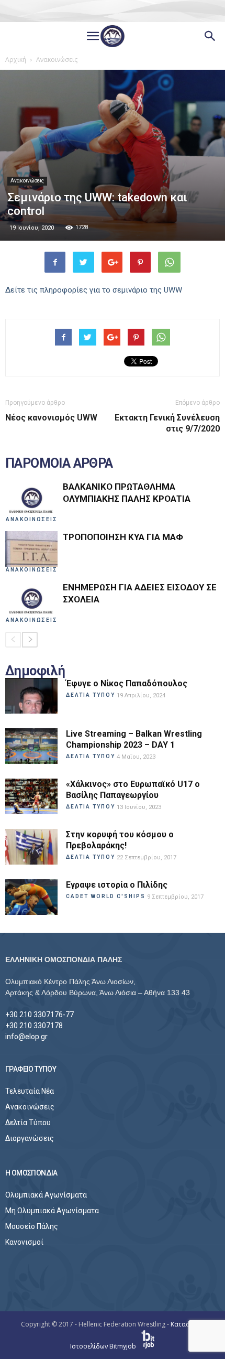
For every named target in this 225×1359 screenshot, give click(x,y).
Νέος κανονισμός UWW (51, 418)
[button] (210, 36)
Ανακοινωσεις (32, 519)
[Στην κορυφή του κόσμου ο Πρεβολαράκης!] (31, 847)
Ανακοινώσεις (27, 181)
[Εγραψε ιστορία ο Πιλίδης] (31, 897)
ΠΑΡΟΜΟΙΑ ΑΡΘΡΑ (59, 463)
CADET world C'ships (105, 896)
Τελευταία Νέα (29, 1091)
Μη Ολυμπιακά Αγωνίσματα (52, 1210)
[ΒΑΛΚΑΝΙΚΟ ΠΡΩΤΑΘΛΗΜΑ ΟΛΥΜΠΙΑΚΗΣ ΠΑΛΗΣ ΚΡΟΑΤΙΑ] (31, 499)
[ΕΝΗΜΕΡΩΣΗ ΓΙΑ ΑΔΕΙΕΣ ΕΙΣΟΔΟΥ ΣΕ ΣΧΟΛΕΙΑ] (31, 599)
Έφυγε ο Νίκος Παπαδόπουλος (126, 683)
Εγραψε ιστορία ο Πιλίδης (116, 885)
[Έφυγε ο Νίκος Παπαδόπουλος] (31, 696)
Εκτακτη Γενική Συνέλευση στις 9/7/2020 (167, 423)
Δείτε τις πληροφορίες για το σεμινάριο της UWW (93, 290)
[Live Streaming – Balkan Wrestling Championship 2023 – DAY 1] (31, 746)
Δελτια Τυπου (90, 695)
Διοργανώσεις (29, 1138)
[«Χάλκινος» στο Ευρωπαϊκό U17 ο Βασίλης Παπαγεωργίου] (31, 797)
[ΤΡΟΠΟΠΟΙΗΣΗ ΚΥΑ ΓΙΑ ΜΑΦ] (31, 549)
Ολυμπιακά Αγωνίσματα (46, 1195)
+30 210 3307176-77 (39, 1014)
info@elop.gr (26, 1036)
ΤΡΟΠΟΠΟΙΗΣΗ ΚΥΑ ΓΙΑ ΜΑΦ (123, 537)
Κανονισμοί (24, 1242)
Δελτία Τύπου (28, 1122)
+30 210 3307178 (34, 1025)
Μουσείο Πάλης (31, 1226)
